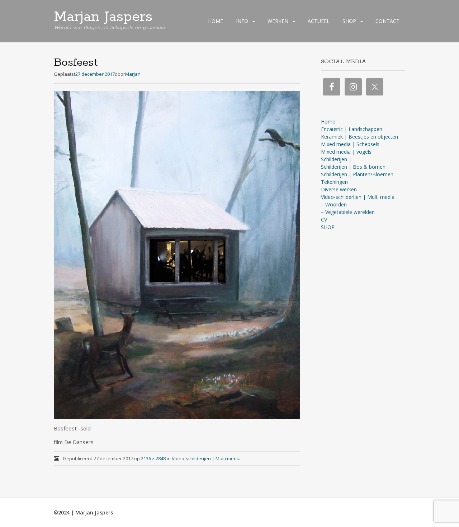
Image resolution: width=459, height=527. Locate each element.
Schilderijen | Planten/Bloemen (357, 174)
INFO (242, 21)
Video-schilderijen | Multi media (206, 458)
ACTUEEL (319, 21)
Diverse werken (339, 189)
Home (328, 121)
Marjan (133, 74)
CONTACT (387, 21)
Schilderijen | (336, 159)
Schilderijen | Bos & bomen (353, 166)
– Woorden (334, 204)
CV (324, 219)
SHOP (349, 21)
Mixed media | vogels (346, 151)
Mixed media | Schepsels (350, 144)
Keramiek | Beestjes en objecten (359, 136)
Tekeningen (334, 181)
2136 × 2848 (153, 458)
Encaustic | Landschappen (351, 129)
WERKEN (278, 21)
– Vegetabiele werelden (348, 212)
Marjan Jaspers (103, 17)
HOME (215, 21)
